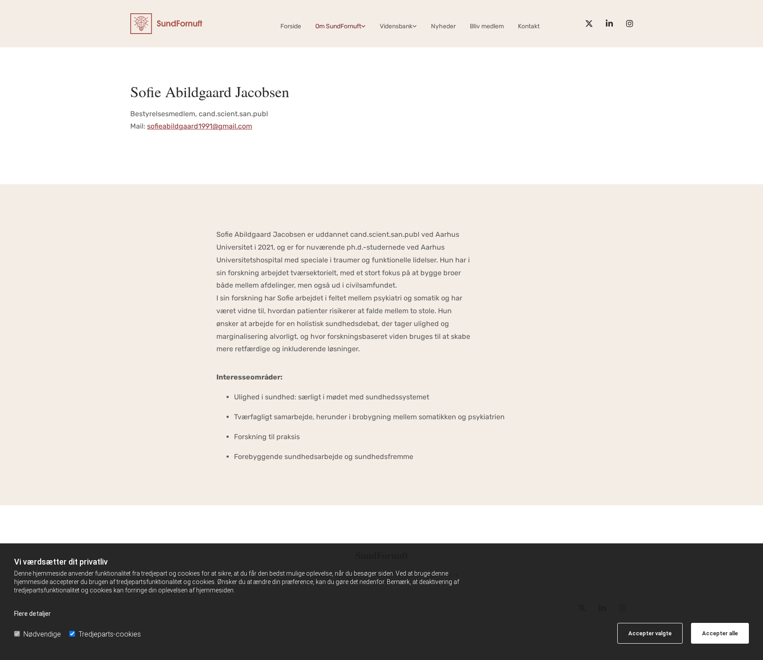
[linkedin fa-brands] (609, 23)
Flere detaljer (32, 613)
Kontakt (529, 26)
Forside (290, 26)
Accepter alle (720, 633)
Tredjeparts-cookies (110, 634)
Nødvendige (42, 634)
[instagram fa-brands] (630, 23)
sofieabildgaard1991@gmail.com (199, 126)
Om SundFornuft (338, 26)
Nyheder (443, 26)
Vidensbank (396, 26)
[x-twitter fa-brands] (589, 23)
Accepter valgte (650, 633)
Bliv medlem (487, 26)
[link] (340, 26)
